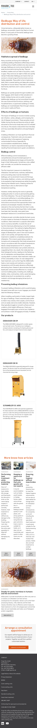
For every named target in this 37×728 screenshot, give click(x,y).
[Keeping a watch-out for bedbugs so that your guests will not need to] (18, 466)
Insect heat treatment (7, 697)
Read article (6, 554)
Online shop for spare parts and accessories (13, 704)
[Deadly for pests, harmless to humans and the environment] (18, 573)
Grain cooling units (6, 683)
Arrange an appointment (18, 647)
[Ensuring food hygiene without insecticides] (31, 466)
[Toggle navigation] (33, 6)
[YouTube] (7, 723)
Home (3, 12)
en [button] (32, 1)
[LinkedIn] (2, 723)
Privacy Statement (6, 677)
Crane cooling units (6, 687)
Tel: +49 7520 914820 (7, 666)
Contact (26, 1)
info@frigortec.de (10, 670)
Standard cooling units (7, 694)
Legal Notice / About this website (10, 673)
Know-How (10, 12)
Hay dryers (4, 690)
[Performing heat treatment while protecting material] (6, 466)
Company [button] (17, 1)
